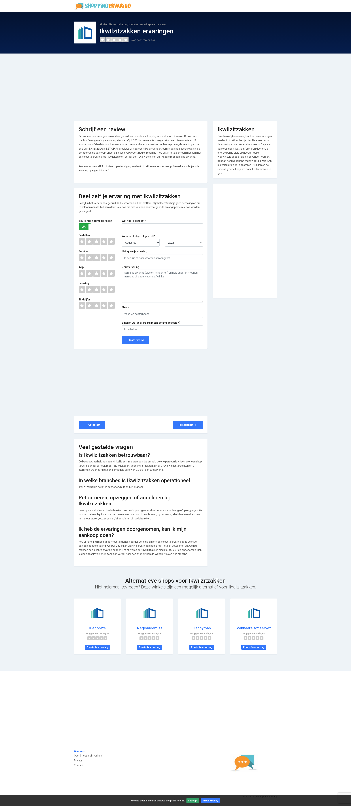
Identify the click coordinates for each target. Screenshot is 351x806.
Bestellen (84, 235)
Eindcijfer (84, 299)
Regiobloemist (149, 628)
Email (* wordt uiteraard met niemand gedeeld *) (151, 322)
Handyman (202, 628)
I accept (192, 800)
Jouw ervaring (130, 267)
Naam (125, 307)
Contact (78, 765)
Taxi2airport (186, 424)
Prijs (81, 267)
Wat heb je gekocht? (134, 220)
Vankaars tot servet (254, 628)
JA (84, 226)
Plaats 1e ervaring (97, 647)
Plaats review (135, 340)
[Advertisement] (175, 84)
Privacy (78, 760)
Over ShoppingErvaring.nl (88, 755)
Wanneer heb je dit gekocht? (139, 236)
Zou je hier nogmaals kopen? (96, 220)
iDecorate (97, 628)
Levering (84, 283)
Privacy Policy (210, 800)
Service (83, 251)
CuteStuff (94, 424)
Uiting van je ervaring (134, 251)
